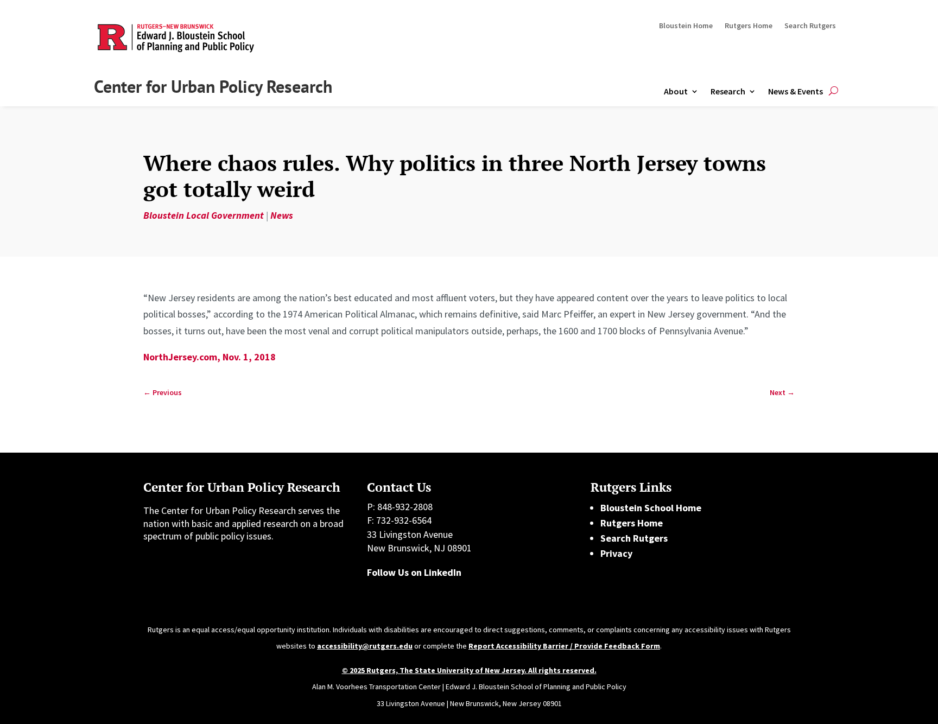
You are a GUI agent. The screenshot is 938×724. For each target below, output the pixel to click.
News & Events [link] (795, 91)
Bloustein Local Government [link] (203, 215)
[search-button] (833, 91)
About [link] (676, 91)
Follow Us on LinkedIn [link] (414, 572)
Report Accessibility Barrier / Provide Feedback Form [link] (564, 646)
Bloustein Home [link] (686, 26)
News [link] (281, 215)
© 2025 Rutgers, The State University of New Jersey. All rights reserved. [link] (469, 670)
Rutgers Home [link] (748, 26)
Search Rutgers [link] (810, 26)
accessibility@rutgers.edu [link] (365, 646)
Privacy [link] (616, 553)
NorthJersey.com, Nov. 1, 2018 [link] (209, 357)
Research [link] (728, 91)
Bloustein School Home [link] (650, 507)
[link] (162, 392)
